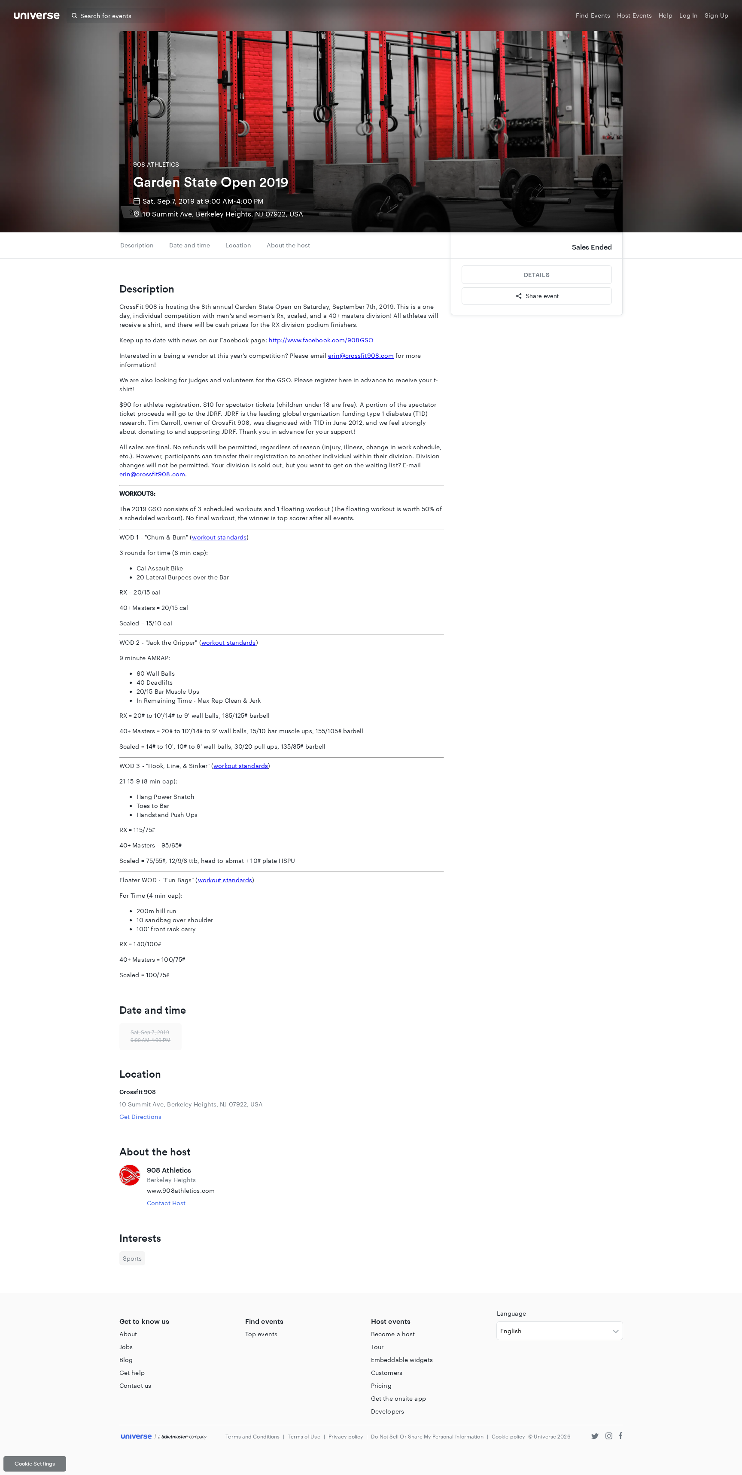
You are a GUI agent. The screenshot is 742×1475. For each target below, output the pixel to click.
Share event (542, 296)
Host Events (634, 15)
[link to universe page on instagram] (608, 1437)
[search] (74, 15)
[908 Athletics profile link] (129, 1186)
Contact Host (166, 1203)
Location (238, 245)
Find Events (593, 15)
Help (665, 15)
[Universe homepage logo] (37, 17)
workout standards (219, 537)
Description (137, 245)
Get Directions (140, 1116)
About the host (288, 245)
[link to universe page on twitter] (595, 1437)
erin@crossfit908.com (361, 355)
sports (132, 1258)
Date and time (189, 245)
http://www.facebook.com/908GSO (321, 340)
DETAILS (537, 274)
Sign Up (716, 15)
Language (511, 1313)
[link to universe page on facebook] (621, 1437)
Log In (688, 15)
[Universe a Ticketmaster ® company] (163, 1436)
